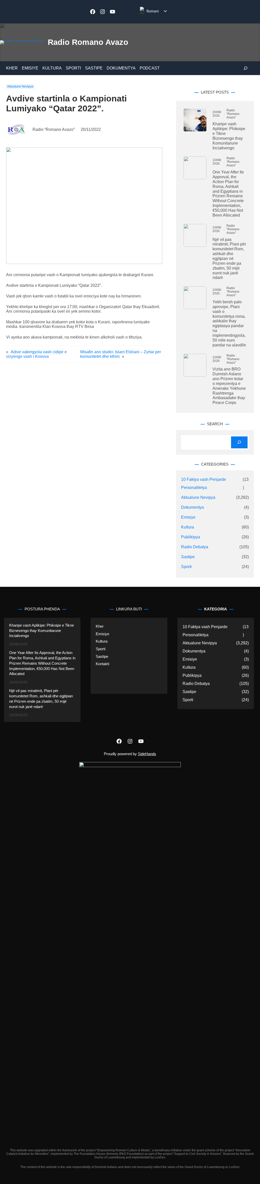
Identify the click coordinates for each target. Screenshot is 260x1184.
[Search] (239, 442)
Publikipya (190, 537)
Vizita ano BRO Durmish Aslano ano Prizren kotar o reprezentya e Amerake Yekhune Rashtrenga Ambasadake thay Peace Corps (229, 386)
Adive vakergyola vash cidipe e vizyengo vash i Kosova (36, 354)
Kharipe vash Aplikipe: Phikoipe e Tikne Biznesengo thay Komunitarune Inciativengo (229, 136)
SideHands (147, 754)
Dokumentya (192, 507)
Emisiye (188, 517)
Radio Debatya (194, 547)
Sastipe (188, 557)
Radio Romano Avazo (88, 42)
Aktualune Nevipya (20, 86)
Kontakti (102, 664)
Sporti (186, 566)
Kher (100, 626)
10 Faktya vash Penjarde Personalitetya (203, 483)
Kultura (187, 527)
